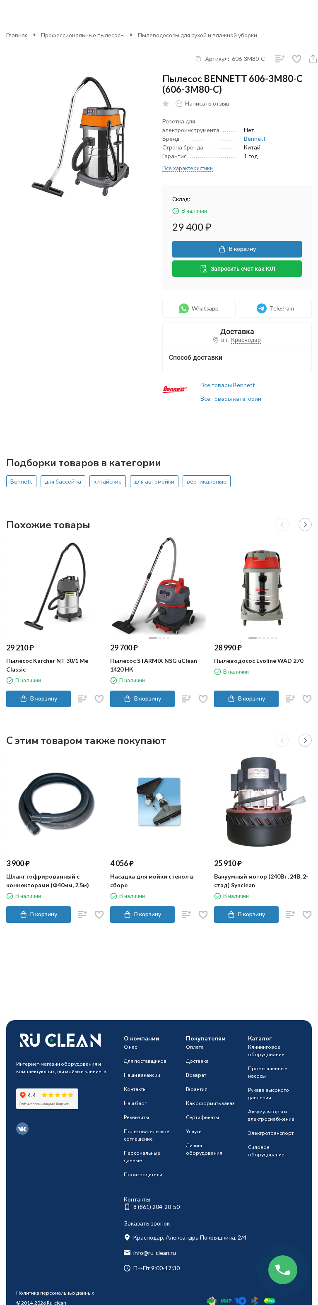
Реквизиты (136, 1117)
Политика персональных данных (55, 1293)
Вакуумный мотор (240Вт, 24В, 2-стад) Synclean (261, 880)
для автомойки (154, 481)
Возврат (196, 1075)
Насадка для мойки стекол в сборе (152, 880)
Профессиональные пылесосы (83, 35)
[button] (282, 524)
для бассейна (63, 481)
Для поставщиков (145, 1061)
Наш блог (135, 1103)
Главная (17, 35)
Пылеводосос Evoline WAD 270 (258, 660)
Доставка (197, 1061)
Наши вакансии (142, 1075)
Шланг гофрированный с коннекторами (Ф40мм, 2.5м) (47, 880)
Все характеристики (187, 168)
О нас (130, 1047)
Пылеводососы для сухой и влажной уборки (197, 35)
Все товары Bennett (227, 384)
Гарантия (196, 1089)
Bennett (255, 138)
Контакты (135, 1089)
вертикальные (206, 481)
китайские (108, 481)
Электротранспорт (271, 1133)
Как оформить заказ (210, 1103)
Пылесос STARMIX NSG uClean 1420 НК (153, 665)
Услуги (194, 1131)
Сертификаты (202, 1117)
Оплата (195, 1047)
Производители (143, 1174)
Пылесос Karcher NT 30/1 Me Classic (47, 665)
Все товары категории (230, 398)
